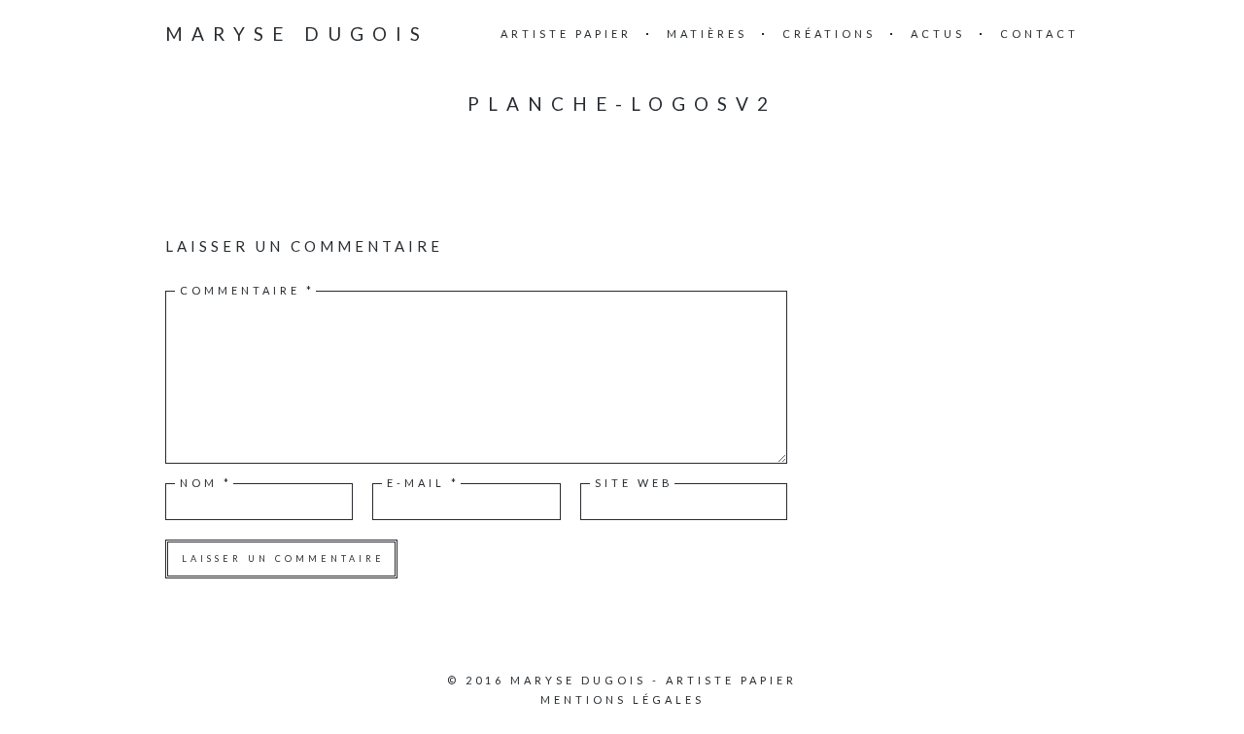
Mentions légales (622, 699)
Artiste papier (566, 33)
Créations (829, 33)
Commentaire (247, 290)
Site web (634, 482)
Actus (938, 33)
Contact (1039, 33)
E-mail (423, 482)
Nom (206, 482)
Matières (707, 33)
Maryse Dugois (297, 33)
